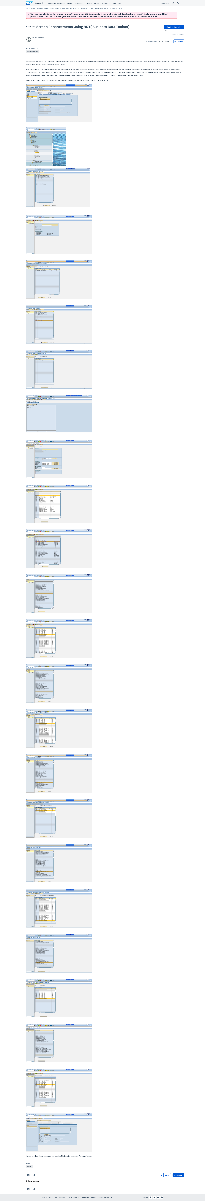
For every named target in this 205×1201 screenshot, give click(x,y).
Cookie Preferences (105, 1197)
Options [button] (165, 31)
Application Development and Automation (67, 8)
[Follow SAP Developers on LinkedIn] (162, 1197)
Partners (89, 3)
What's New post (149, 16)
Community (39, 3)
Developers (79, 3)
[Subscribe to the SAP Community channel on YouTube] (158, 1197)
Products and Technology (56, 3)
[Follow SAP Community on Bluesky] (154, 1197)
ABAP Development (32, 51)
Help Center (106, 3)
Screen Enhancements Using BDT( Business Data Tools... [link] (105, 8)
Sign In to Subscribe (174, 27)
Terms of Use (52, 1197)
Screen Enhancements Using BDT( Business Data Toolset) (83, 27)
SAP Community (30, 8)
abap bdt (29, 1166)
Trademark (85, 1197)
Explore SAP (165, 3)
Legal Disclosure (73, 1197)
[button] (175, 41)
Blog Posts (84, 8)
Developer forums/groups (65, 14)
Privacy (44, 1197)
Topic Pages (117, 3)
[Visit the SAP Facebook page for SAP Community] (150, 1197)
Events (96, 3)
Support (94, 1197)
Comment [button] (178, 1175)
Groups (69, 3)
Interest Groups (48, 8)
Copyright (62, 1197)
